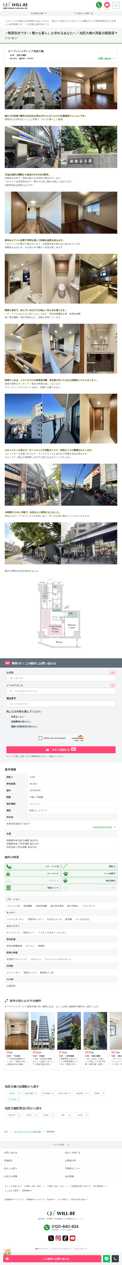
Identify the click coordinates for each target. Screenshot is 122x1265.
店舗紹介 (8, 1160)
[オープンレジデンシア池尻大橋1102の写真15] (98, 418)
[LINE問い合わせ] (106, 1258)
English (50, 1199)
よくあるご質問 (11, 1190)
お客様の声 (70, 1160)
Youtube (72, 1238)
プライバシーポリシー (61, 1249)
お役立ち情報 (10, 1176)
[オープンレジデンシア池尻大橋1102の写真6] (89, 212)
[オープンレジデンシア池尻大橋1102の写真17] (89, 484)
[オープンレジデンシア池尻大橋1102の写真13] (23, 418)
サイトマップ (81, 1249)
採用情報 (26, 1190)
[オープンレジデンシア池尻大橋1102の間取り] (61, 614)
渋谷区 (29, 1115)
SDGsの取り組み (78, 1199)
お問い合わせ (10, 1152)
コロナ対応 (62, 1199)
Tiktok (65, 1238)
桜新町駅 (79, 1093)
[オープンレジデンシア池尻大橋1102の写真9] (98, 278)
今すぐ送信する (63, 749)
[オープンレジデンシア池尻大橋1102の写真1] (33, 88)
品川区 (80, 1115)
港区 (63, 1115)
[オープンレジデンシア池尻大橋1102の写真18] (33, 543)
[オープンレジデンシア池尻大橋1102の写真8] (61, 278)
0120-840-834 (99, 5)
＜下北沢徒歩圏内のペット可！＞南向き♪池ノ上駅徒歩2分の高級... (17, 1061)
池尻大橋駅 (29, 1093)
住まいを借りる (73, 1152)
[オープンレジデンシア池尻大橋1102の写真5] (33, 212)
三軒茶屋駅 (46, 1093)
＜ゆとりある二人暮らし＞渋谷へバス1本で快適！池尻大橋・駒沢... (95, 1061)
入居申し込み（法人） (56, 1186)
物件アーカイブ (41, 1249)
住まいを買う (10, 1168)
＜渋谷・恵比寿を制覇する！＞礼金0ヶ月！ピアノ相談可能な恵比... (43, 1061)
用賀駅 (97, 1093)
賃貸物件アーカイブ (13, 1199)
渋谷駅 (12, 1093)
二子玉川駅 (12, 1099)
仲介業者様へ (99, 1186)
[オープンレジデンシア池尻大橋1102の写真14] (61, 418)
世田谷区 (11, 1115)
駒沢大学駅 (63, 1093)
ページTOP (58, 1144)
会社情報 (69, 1176)
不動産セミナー (73, 1168)
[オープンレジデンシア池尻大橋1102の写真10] (23, 348)
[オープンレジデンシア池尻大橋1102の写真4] (89, 146)
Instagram (58, 1238)
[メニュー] (116, 5)
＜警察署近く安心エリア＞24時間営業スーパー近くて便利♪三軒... (68, 1061)
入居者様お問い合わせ (79, 1186)
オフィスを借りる (12, 1186)
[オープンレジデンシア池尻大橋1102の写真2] (89, 88)
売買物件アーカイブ (34, 1199)
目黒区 (46, 1115)
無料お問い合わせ (107, 5)
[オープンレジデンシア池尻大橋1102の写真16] (33, 484)
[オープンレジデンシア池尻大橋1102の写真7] (23, 278)
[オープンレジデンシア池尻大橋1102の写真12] (98, 348)
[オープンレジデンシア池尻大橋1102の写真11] (61, 348)
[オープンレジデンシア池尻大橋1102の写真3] (33, 146)
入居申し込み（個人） (33, 1186)
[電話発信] (115, 1258)
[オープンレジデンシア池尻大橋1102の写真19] (89, 543)
